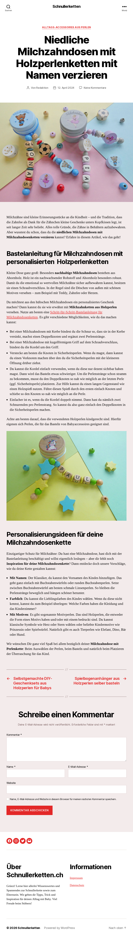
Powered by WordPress (59, 928)
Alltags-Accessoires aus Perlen (66, 27)
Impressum (76, 878)
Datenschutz (77, 885)
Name (10, 766)
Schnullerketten (66, 6)
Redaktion (42, 87)
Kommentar (14, 734)
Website (11, 782)
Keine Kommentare (95, 87)
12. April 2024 (66, 87)
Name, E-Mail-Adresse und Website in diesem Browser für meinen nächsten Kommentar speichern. (63, 799)
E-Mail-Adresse (78, 766)
